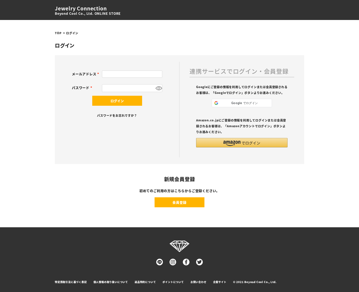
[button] (242, 142)
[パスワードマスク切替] (158, 88)
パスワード (83, 87)
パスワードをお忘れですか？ (117, 115)
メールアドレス (86, 73)
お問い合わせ (199, 282)
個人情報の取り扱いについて (110, 282)
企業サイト (219, 282)
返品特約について (145, 282)
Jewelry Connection (81, 8)
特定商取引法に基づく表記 (71, 282)
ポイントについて (173, 282)
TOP (58, 33)
